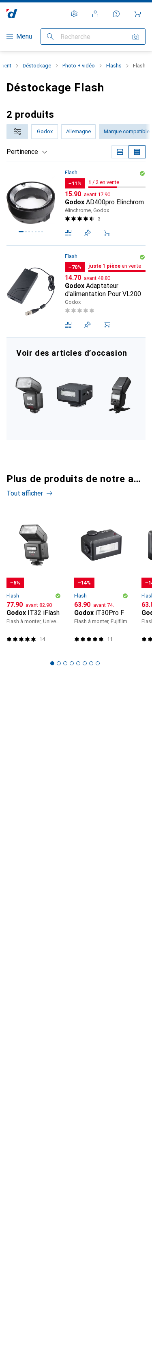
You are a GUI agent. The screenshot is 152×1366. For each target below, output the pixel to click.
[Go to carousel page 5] (78, 663)
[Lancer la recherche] (50, 36)
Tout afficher (24, 493)
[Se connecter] (95, 14)
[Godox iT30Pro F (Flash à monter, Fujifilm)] (101, 579)
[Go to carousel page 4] (72, 663)
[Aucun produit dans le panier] (137, 13)
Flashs (114, 66)
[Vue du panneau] (119, 151)
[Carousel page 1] (52, 663)
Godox (45, 131)
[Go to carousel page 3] (65, 663)
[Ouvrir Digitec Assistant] (116, 13)
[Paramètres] (74, 13)
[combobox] (17, 131)
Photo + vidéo (78, 66)
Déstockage (37, 66)
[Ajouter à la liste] (87, 232)
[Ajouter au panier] (107, 232)
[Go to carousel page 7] (91, 663)
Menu (24, 36)
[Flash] (76, 389)
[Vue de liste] (137, 151)
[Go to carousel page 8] (98, 663)
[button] (142, 173)
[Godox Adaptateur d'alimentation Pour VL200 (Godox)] (76, 292)
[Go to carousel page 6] (85, 663)
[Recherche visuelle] (136, 36)
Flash (71, 172)
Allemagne (78, 131)
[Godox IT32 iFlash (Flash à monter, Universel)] (34, 579)
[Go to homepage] (11, 13)
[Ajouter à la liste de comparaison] (68, 232)
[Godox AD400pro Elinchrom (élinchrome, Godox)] (76, 204)
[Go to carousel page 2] (59, 663)
